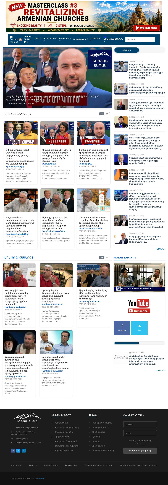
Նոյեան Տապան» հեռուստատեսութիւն (138, 465)
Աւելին (161, 249)
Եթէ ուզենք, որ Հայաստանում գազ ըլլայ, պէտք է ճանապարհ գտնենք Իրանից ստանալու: (55, 296)
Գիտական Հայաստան (65, 441)
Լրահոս (126, 50)
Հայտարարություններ (103, 450)
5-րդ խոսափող (61, 437)
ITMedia (40, 478)
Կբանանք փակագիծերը (66, 427)
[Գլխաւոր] (20, 39)
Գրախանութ (71, 465)
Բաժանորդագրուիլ (140, 451)
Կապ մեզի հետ (51, 465)
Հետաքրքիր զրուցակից (66, 446)
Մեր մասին (16, 465)
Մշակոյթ (96, 437)
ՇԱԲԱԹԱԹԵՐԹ (80, 39)
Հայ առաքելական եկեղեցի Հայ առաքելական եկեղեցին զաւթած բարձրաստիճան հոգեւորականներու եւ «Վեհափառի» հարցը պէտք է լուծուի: (19, 365)
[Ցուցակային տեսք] (107, 113)
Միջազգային (98, 446)
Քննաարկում (61, 423)
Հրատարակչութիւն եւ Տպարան (98, 465)
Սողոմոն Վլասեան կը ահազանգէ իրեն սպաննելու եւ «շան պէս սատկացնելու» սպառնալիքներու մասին (55, 362)
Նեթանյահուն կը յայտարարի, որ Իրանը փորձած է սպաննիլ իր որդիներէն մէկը (145, 160)
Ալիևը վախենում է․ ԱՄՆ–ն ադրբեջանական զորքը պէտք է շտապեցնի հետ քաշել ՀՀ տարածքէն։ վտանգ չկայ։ (56, 155)
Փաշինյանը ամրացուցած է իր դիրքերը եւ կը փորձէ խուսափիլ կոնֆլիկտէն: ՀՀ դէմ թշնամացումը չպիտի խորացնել (93, 155)
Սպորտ (95, 441)
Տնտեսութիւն (98, 432)
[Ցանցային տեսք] (101, 113)
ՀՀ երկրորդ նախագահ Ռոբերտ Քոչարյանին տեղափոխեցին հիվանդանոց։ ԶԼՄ (145, 239)
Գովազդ (33, 465)
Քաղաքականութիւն (102, 423)
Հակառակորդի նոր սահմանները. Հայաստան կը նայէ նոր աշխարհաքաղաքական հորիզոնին (147, 90)
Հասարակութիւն (100, 427)
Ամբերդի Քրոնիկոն (64, 450)
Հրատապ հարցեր (63, 432)
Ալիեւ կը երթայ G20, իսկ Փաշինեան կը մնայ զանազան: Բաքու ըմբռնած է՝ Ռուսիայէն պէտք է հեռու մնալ (55, 223)
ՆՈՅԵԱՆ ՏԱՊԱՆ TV (28, 39)
